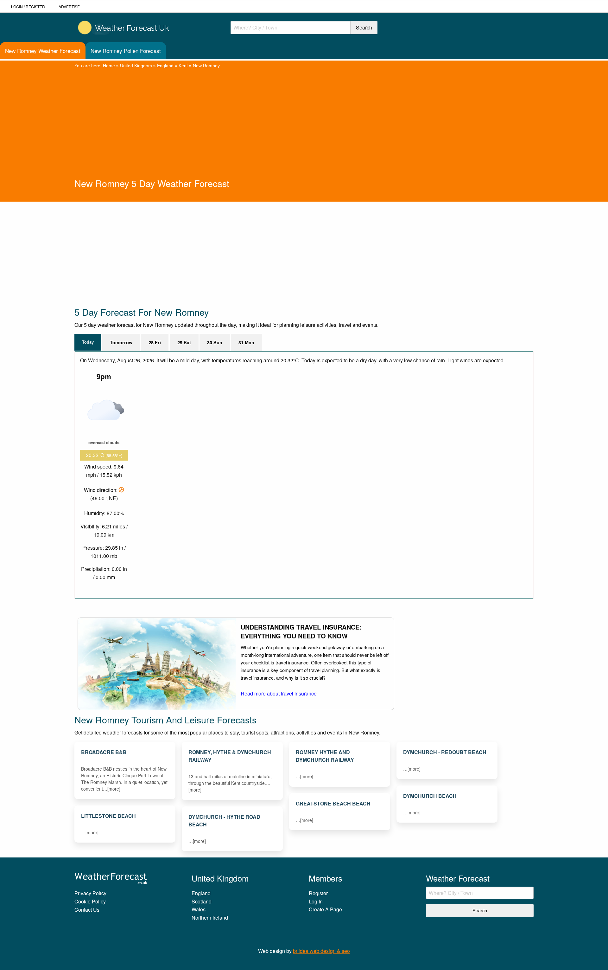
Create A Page (325, 909)
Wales (199, 909)
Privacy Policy (90, 893)
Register (35, 6)
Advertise (69, 6)
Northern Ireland (210, 917)
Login (17, 6)
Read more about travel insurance (279, 693)
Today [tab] (88, 342)
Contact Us (86, 909)
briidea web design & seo (321, 950)
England (165, 65)
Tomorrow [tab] (121, 342)
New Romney (206, 65)
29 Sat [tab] (184, 342)
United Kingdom (136, 65)
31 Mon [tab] (246, 342)
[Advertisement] (304, 129)
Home (109, 65)
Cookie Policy (90, 901)
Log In (316, 901)
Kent (183, 65)
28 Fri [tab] (155, 342)
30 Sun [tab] (214, 342)
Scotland (202, 901)
